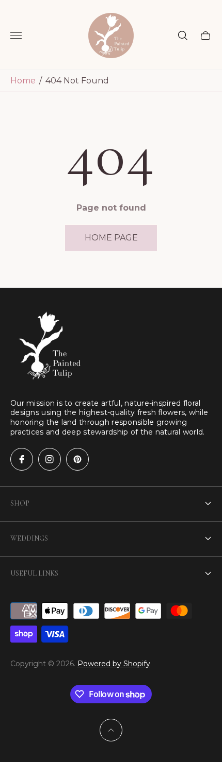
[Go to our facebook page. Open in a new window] (21, 459)
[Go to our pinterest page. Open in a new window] (77, 459)
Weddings (29, 538)
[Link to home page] (46, 345)
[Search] (182, 35)
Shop (19, 503)
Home (23, 80)
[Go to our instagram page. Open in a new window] (49, 459)
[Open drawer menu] (16, 35)
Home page (111, 238)
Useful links (34, 573)
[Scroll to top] (111, 730)
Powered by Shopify (113, 663)
